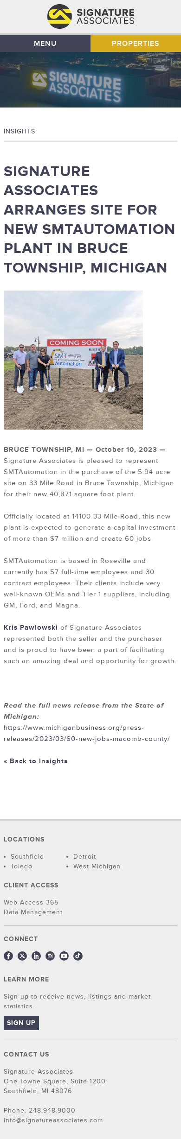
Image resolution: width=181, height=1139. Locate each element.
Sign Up (21, 1023)
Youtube (64, 956)
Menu (45, 43)
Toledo (21, 866)
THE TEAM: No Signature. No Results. (90, 16)
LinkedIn (36, 956)
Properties (136, 43)
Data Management (33, 912)
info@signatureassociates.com (53, 1120)
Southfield (27, 857)
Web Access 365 (31, 902)
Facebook (8, 956)
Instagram (50, 956)
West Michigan (97, 866)
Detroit (84, 857)
